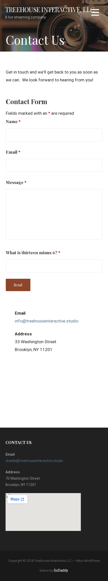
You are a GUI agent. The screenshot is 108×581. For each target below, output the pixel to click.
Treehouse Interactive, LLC (49, 9)
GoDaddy (61, 570)
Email (13, 152)
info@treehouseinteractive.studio (46, 320)
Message (16, 182)
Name (13, 121)
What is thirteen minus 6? (33, 252)
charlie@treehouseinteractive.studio (34, 461)
